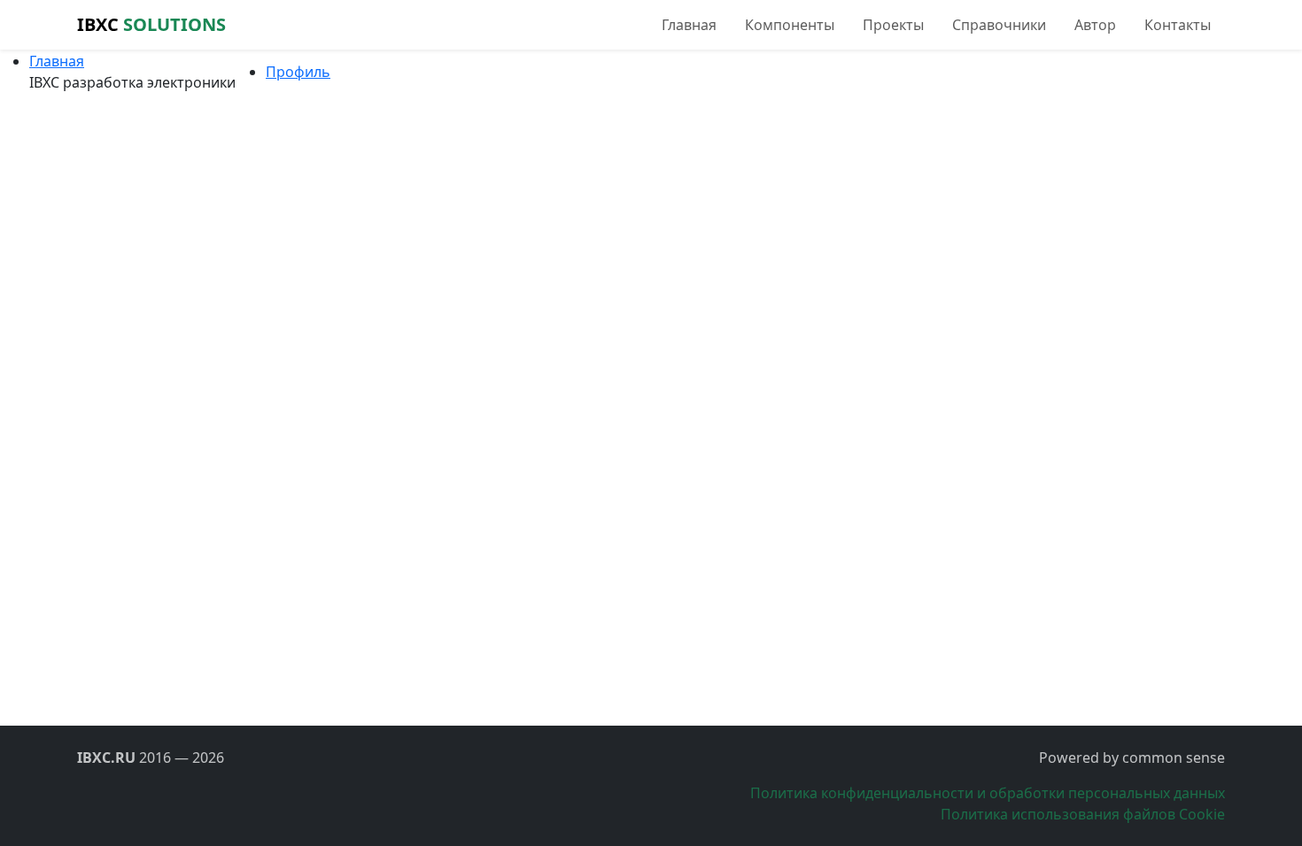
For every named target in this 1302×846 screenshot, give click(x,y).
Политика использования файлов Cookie (1083, 814)
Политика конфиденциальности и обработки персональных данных (987, 793)
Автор (1095, 25)
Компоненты (789, 25)
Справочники (999, 25)
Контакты (1177, 25)
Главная (689, 25)
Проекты (893, 25)
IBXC (151, 24)
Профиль (298, 71)
